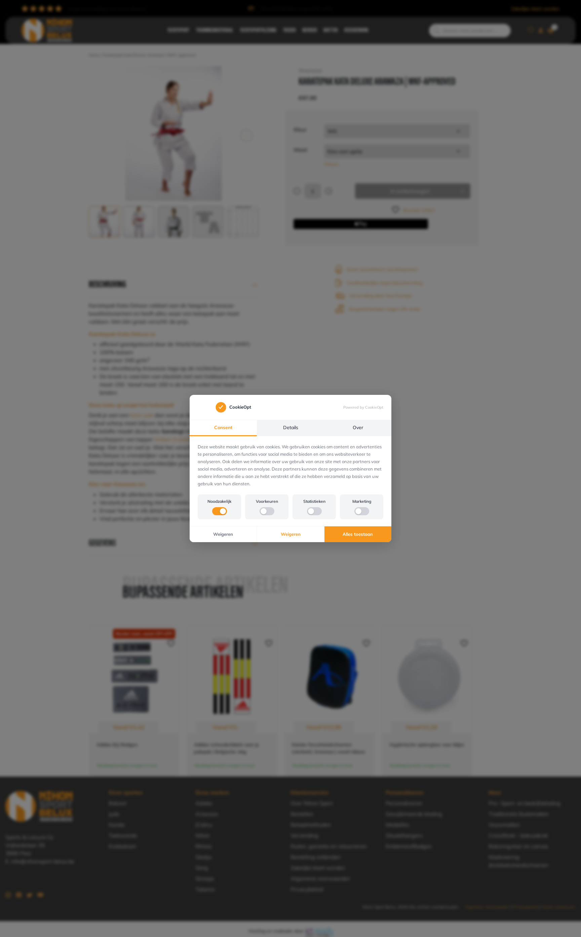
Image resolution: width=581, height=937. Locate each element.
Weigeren (223, 534)
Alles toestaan (358, 534)
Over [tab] (358, 427)
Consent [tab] (223, 427)
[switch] (219, 511)
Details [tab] (290, 427)
